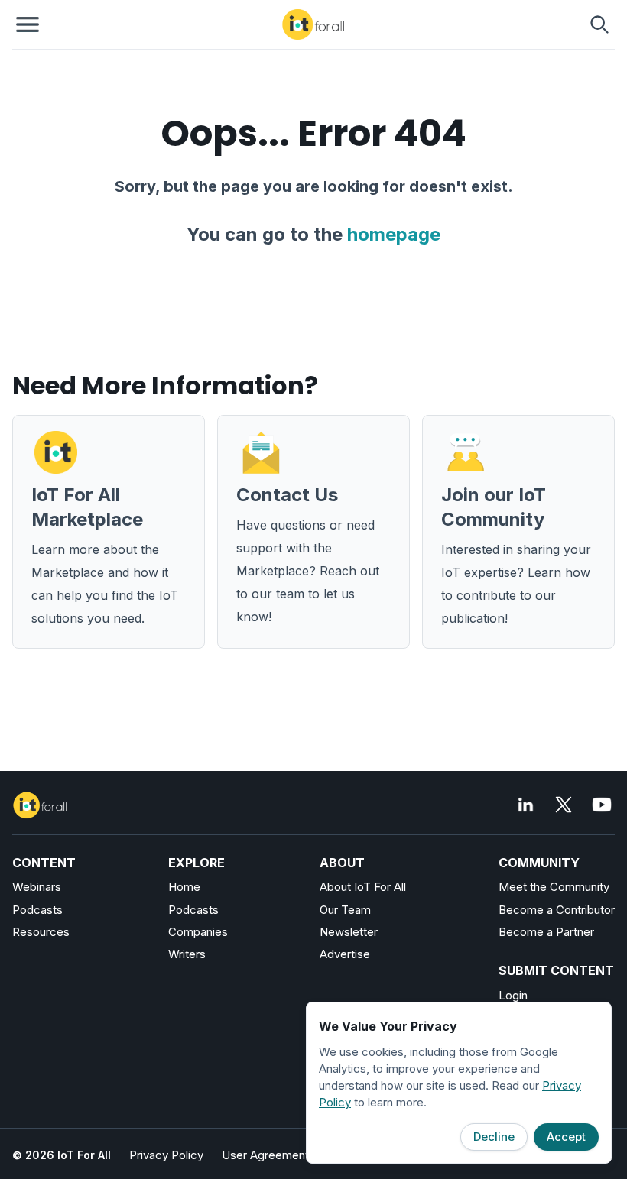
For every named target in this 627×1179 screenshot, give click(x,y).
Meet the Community (554, 886)
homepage (393, 234)
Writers (187, 954)
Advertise (345, 954)
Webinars (36, 886)
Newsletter (349, 932)
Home (184, 886)
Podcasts (37, 909)
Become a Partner (546, 932)
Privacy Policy (166, 1155)
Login (513, 995)
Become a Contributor (557, 909)
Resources (41, 932)
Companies (198, 932)
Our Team (345, 909)
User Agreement (265, 1155)
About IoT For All (363, 886)
